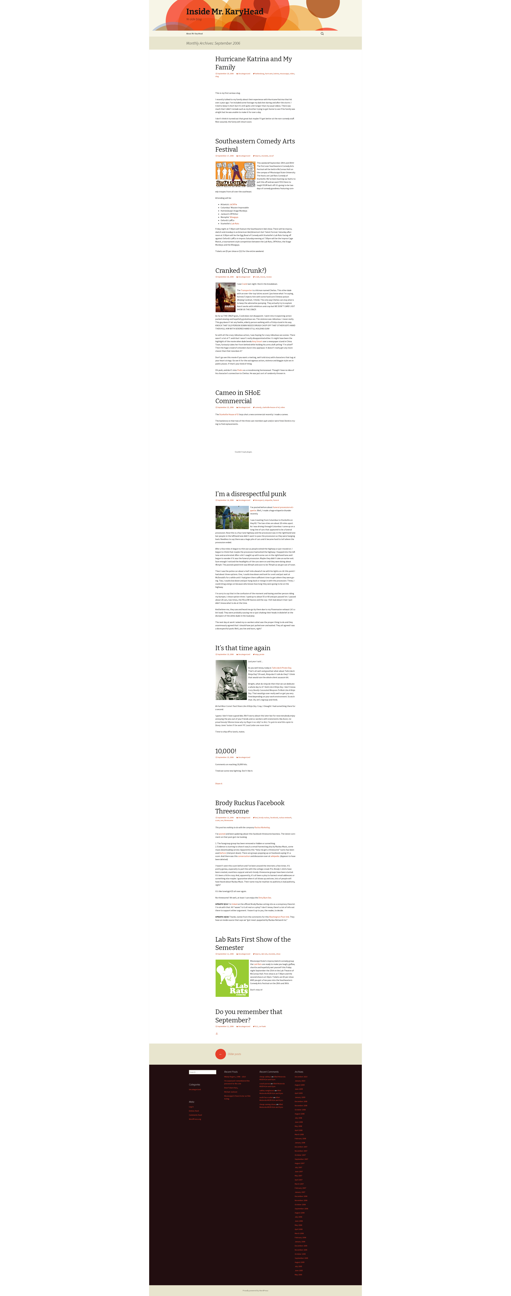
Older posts (230, 1054)
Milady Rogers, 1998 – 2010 (235, 1076)
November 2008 (301, 1105)
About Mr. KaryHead (194, 33)
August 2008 (299, 1114)
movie (262, 277)
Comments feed (195, 1115)
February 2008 (300, 1138)
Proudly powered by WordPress (255, 1290)
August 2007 (299, 1163)
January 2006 (300, 1241)
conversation (244, 856)
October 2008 (300, 1109)
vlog (217, 76)
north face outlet (266, 1097)
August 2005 (299, 1262)
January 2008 (300, 1142)
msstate (264, 156)
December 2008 (301, 1101)
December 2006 (301, 1196)
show (278, 954)
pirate (261, 654)
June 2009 (299, 1089)
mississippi (284, 73)
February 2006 (300, 1237)
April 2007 (298, 1180)
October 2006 (300, 1204)
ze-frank (262, 1026)
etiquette (268, 500)
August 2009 (299, 1085)
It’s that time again (243, 648)
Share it (218, 783)
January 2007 (300, 1192)
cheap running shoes (267, 1104)
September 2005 (301, 1258)
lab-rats (264, 954)
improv (258, 156)
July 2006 (298, 1217)
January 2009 (300, 1097)
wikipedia (275, 856)
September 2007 (301, 1159)
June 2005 (299, 1270)
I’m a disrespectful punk (250, 494)
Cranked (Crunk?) (240, 271)
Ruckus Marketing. (262, 827)
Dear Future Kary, (231, 1087)
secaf (271, 156)
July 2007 (298, 1167)
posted (222, 833)
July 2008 (298, 1118)
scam (217, 820)
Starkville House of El (229, 414)
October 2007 (300, 1155)
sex (222, 820)
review (269, 277)
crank (257, 277)
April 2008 (298, 1130)
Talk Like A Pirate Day (281, 667)
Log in (191, 1107)
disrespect (259, 500)
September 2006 (301, 1208)
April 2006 (298, 1229)
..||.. (216, 1033)
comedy (258, 407)
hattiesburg (259, 73)
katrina (276, 73)
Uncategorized (244, 73)
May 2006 (298, 1225)
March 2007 (299, 1184)
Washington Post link (279, 916)
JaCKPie (233, 204)
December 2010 (301, 1076)
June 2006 (299, 1221)
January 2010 (300, 1081)
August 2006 (299, 1213)
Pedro (240, 370)
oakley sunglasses (266, 1090)
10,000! (226, 751)
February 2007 (300, 1188)
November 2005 (301, 1250)
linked (234, 904)
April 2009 (298, 1093)
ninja (257, 654)
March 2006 (299, 1233)
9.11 (256, 1026)
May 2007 (298, 1175)
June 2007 (299, 1171)
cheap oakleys (265, 1076)
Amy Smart (257, 341)
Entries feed (194, 1111)
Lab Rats (235, 223)
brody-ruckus (264, 817)
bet (256, 817)
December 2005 (301, 1246)
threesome (228, 820)
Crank (244, 284)
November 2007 (301, 1151)
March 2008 (299, 1134)
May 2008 (298, 1126)
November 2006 (301, 1200)
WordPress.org (195, 1119)
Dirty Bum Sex (264, 897)
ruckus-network (285, 817)
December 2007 (301, 1147)
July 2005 (298, 1266)
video (292, 73)
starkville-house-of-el (270, 407)
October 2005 (300, 1254)
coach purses (264, 1083)
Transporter (246, 290)
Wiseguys (234, 217)
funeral (276, 500)
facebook (274, 817)
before (223, 853)
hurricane (269, 73)
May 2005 (298, 1274)
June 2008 (299, 1122)
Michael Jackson (230, 1092)
